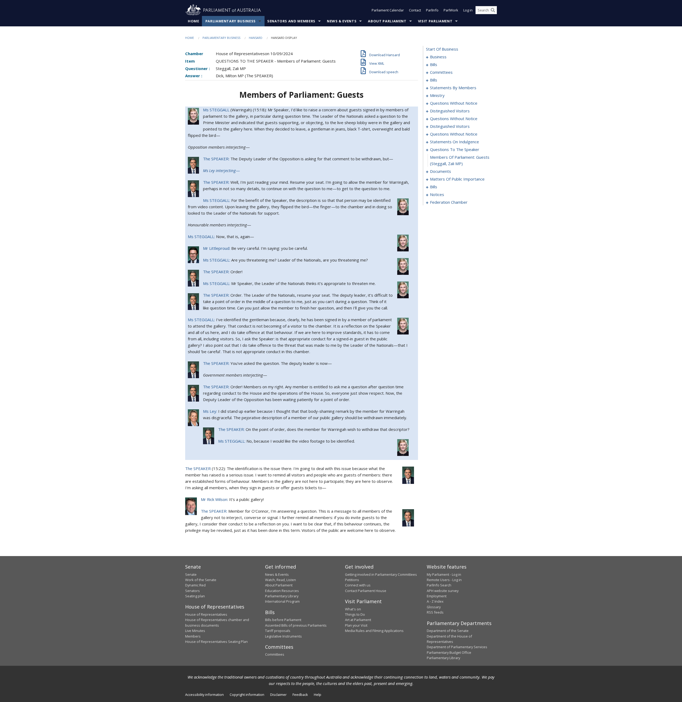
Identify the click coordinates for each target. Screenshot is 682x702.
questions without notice (453, 103)
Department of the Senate (448, 630)
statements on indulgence (454, 141)
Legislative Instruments (283, 636)
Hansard (255, 38)
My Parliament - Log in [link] (444, 574)
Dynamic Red (195, 585)
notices (437, 194)
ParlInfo (432, 10)
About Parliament (387, 21)
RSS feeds (435, 612)
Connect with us (358, 585)
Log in (468, 10)
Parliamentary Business (230, 21)
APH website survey (442, 590)
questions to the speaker (454, 149)
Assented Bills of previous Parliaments (296, 625)
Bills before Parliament (283, 619)
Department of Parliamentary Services (457, 646)
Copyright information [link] (247, 694)
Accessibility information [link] (204, 694)
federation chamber (449, 202)
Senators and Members (291, 21)
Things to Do (355, 614)
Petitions (352, 579)
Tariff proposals (277, 630)
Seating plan (195, 596)
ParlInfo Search (439, 585)
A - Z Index (435, 601)
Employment (436, 596)
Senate (191, 574)
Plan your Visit (356, 625)
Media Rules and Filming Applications (374, 630)
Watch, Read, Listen (280, 579)
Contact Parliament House (365, 590)
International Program (282, 601)
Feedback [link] (300, 694)
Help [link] (317, 694)
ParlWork (451, 10)
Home (193, 21)
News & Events (341, 21)
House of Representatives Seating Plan (216, 641)
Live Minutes (195, 630)
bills (433, 64)
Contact (415, 10)
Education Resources (282, 590)
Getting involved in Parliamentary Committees (381, 574)
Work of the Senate (200, 579)
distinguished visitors (450, 110)
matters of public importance (457, 179)
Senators (192, 590)
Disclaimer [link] (278, 694)
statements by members (453, 87)
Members (193, 636)
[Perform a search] (493, 10)
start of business (442, 49)
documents (440, 171)
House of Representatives (206, 614)
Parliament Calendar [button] (388, 10)
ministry (437, 95)
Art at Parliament (358, 619)
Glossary (434, 607)
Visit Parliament (435, 21)
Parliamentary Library (281, 596)
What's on (353, 609)
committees (441, 72)
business (438, 56)
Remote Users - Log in (444, 579)
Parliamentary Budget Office (449, 652)
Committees (274, 654)
